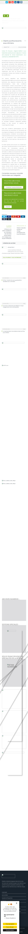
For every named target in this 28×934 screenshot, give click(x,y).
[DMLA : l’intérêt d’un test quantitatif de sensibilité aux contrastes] (14, 271)
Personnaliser (10, 930)
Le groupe (4, 892)
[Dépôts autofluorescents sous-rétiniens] (14, 33)
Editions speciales (10, 624)
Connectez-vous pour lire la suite (14, 187)
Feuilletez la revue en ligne (11, 18)
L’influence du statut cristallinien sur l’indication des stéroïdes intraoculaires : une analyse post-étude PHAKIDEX (6, 233)
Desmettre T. (7, 47)
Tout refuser (10, 927)
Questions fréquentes (7, 898)
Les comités (5, 895)
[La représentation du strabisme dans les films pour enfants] (14, 322)
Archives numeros (10, 599)
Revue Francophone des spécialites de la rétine (12, 657)
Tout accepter (10, 924)
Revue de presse (22, 47)
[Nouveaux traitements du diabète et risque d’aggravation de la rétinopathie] (14, 296)
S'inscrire (8, 206)
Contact (4, 901)
